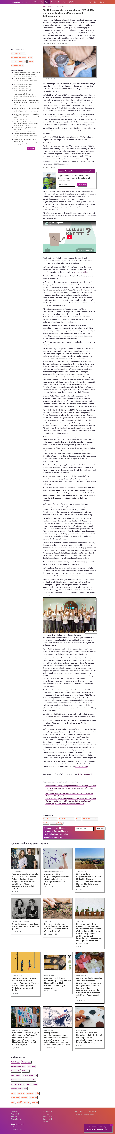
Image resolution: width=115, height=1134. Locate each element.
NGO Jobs (31, 1066)
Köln (37, 1093)
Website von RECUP (85, 774)
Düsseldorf (15, 1097)
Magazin (47, 2)
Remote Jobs (26, 1062)
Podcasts (53, 2)
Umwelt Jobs (15, 1071)
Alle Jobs (29, 148)
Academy (46, 1114)
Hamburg (30, 1093)
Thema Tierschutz (49, 1116)
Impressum (15, 1111)
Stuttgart (24, 1097)
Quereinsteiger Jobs (18, 1066)
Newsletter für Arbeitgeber (84, 1114)
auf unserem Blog (81, 766)
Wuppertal (33, 1097)
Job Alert (73, 2)
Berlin (13, 1093)
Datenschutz (15, 1114)
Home (44, 6)
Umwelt (30, 57)
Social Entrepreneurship (18, 53)
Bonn (13, 1102)
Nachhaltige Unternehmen (18, 57)
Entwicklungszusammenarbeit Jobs (23, 1080)
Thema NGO (47, 1119)
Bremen (35, 1102)
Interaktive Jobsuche (37, 2)
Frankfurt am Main (23, 1102)
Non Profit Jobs (32, 1084)
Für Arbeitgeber (94, 2)
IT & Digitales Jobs (17, 1084)
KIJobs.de (14, 1127)
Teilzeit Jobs (15, 1062)
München (30, 61)
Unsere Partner (16, 1119)
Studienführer (48, 1111)
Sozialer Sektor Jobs (30, 1075)
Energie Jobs (15, 1075)
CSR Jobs (25, 1071)
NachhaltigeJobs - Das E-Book (85, 1111)
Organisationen (62, 2)
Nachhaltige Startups (17, 65)
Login (102, 2)
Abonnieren (82, 184)
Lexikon (45, 1121)
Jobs (26, 2)
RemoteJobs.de (16, 1129)
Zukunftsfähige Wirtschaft (18, 61)
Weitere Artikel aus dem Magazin (29, 843)
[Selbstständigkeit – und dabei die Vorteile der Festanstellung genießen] (25, 908)
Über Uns (14, 1116)
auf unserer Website (81, 272)
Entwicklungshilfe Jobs (19, 1089)
